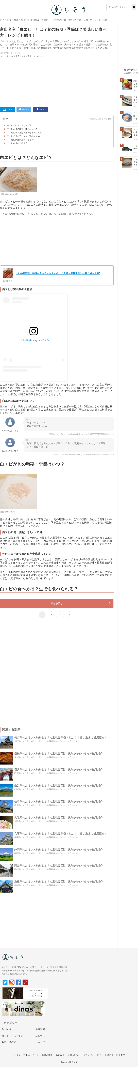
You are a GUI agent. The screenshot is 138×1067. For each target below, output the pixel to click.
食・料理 (13, 20)
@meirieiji (10, 512)
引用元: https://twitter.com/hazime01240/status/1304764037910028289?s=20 (81, 434)
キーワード (33, 1055)
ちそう (3, 20)
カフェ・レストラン (12, 1035)
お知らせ (60, 1055)
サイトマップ (18, 1055)
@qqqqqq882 (11, 194)
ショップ (40, 1042)
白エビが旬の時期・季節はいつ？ (22, 129)
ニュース (40, 1035)
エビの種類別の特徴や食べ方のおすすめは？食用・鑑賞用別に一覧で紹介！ (56, 273)
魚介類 (24, 20)
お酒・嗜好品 (9, 1042)
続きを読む (57, 603)
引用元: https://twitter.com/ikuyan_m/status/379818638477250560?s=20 (83, 454)
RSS (123, 1055)
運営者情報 (47, 1055)
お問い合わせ (74, 1055)
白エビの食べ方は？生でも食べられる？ (25, 132)
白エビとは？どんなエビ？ (19, 125)
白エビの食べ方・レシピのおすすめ (23, 136)
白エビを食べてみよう (17, 143)
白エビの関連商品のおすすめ (20, 140)
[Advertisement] (57, 81)
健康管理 (40, 1029)
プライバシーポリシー (93, 1055)
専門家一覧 (112, 1055)
